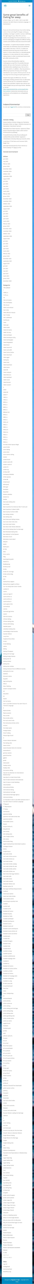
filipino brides (7, 710)
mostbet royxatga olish (9, 958)
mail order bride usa (8, 859)
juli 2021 (5, 266)
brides (5, 569)
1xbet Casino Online (8, 352)
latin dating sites (7, 834)
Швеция (5, 1250)
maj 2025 (5, 161)
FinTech (5, 725)
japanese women (7, 819)
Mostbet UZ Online (8, 973)
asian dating (6, 449)
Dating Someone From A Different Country (14, 669)
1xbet (4, 322)
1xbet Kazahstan (7, 365)
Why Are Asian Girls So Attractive (12, 1220)
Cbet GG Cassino (7, 616)
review (5, 1103)
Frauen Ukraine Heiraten (9, 740)
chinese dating (7, 619)
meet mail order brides (9, 896)
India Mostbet (7, 784)
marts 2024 (6, 191)
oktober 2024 (6, 174)
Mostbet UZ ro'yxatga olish (10, 976)
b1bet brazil (6, 482)
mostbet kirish (7, 948)
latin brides (6, 831)
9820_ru (5, 442)
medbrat (5, 891)
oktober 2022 (6, 233)
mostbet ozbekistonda (9, 956)
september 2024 (7, 176)
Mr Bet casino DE (7, 983)
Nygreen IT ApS (15, 1280)
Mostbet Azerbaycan (8, 921)
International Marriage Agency (11, 794)
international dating (8, 789)
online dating (6, 1006)
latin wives (6, 839)
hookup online (7, 765)
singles (5, 1140)
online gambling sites (9, 1016)
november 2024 (7, 171)
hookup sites (6, 768)
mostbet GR (6, 938)
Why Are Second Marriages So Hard (12, 1222)
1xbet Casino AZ (7, 347)
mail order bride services (10, 856)
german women (7, 753)
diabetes (5, 673)
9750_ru (5, 439)
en (4, 696)
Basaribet (5, 492)
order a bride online (8, 1018)
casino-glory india (8, 604)
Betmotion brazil (7, 536)
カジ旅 (5, 1252)
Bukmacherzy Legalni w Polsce (11, 584)
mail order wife (7, 876)
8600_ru (5, 407)
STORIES (5, 1155)
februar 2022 (6, 253)
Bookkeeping (6, 564)
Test (4, 1170)
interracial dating (7, 797)
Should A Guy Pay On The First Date (12, 1130)
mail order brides (7, 861)
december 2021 (7, 258)
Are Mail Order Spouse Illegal (11, 444)
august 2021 (6, 263)
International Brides (8, 787)
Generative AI (6, 750)
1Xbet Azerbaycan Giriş (9, 337)
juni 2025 (5, 159)
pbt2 (4, 1033)
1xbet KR (5, 370)
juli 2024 (5, 181)
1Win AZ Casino (7, 300)
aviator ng (6, 469)
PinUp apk (6, 1068)
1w (4, 297)
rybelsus (5, 1115)
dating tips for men (8, 671)
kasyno (5, 824)
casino (5, 591)
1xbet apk (5, 325)
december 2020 (7, 281)
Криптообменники (8, 1235)
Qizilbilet (5, 1095)
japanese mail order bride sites (11, 816)
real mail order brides (9, 1100)
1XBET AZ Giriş (7, 332)
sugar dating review (8, 1165)
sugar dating (6, 1163)
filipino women (7, 713)
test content (6, 1173)
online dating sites (8, 1013)
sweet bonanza (7, 1168)
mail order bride (7, 854)
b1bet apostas (7, 477)
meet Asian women (8, 894)
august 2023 (6, 209)
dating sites (6, 664)
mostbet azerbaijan (8, 918)
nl (3, 996)
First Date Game (7, 728)
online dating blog (8, 1011)
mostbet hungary (7, 941)
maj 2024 (5, 186)
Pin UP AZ (5, 1043)
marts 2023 (6, 221)
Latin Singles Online (8, 836)
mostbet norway (7, 951)
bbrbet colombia (7, 494)
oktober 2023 (6, 203)
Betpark (5, 541)
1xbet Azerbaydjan (8, 340)
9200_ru (5, 419)
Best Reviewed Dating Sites (10, 532)
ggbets (5, 758)
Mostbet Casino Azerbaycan (10, 928)
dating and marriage (8, 654)
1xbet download (7, 355)
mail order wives (7, 879)
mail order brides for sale (10, 866)
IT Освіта (5, 809)
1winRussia (6, 320)
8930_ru (5, 414)
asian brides (6, 447)
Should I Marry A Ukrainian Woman (12, 1133)
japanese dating (7, 814)
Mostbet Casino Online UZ (10, 931)
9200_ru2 (5, 422)
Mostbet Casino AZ (8, 926)
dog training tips (7, 681)
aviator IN (5, 467)
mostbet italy (6, 946)
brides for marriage (8, 571)
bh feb (5, 549)
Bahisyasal (6, 484)
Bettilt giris (6, 546)
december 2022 (7, 228)
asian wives (6, 452)
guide (4, 760)
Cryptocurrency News (9, 639)
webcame (5, 1212)
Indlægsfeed (6, 1266)
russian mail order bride (9, 1110)
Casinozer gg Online (8, 611)
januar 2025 (6, 166)
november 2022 (7, 231)
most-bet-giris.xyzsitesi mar (10, 901)
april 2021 (6, 273)
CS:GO (5, 641)
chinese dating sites (8, 621)
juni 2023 (5, 213)
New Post (5, 988)
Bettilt (4, 544)
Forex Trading (7, 733)
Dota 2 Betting (7, 686)
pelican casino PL (7, 1036)
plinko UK (5, 1080)
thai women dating (8, 1175)
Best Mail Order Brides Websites (11, 526)
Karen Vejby (8, 20)
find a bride (6, 715)
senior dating (6, 1123)
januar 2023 (6, 226)
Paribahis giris (7, 1028)
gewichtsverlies (7, 755)
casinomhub (6, 606)
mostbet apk (6, 906)
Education (6, 693)
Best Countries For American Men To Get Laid (15, 507)
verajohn (5, 1192)
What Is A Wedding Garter (10, 1215)
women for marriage (8, 1227)
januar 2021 (6, 278)
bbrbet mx (6, 497)
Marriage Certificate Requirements (12, 889)
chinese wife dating (8, 624)
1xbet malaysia (7, 372)
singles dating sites (8, 1143)
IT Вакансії (6, 804)
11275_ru (5, 295)
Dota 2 (5, 683)
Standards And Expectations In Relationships (15, 1153)
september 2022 (7, 236)
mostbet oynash (7, 953)
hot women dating (8, 770)
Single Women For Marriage (10, 1138)
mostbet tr (6, 961)
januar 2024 (6, 196)
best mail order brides (9, 524)
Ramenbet (6, 1098)
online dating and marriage (10, 1008)
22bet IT (5, 394)
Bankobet (5, 489)
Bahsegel (5, 487)
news (4, 991)
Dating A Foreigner (8, 651)
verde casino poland (8, 1197)
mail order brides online (9, 869)
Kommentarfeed (7, 1269)
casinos (5, 609)
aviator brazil (6, 459)
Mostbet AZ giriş (7, 913)
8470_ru (5, 404)
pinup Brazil (6, 1073)
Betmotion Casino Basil (9, 539)
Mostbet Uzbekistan (8, 978)
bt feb (4, 576)
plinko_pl (5, 1083)
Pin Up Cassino (7, 1060)
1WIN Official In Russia (9, 312)
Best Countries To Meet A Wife (11, 509)
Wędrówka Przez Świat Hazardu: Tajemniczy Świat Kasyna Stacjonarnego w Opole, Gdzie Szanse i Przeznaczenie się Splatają (16, 130)
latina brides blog (8, 841)
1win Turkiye (6, 315)
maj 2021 (5, 271)
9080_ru (5, 417)
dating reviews (7, 661)
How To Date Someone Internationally (13, 779)
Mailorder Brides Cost (9, 884)
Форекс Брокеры (7, 1242)
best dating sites (7, 517)
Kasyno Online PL (7, 826)
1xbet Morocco (7, 375)
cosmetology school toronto (10, 631)
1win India (6, 310)
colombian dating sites (9, 629)
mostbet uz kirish (7, 971)
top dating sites (7, 1183)
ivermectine (6, 811)
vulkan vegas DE (7, 1200)
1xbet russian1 (7, 385)
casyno (5, 614)
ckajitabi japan (7, 626)
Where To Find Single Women (11, 1217)
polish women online (8, 1088)
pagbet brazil (6, 1023)
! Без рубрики (6, 287)
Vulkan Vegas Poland (8, 1207)
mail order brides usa (9, 871)
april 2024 (6, 189)
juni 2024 (5, 184)
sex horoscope (7, 1128)
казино (5, 1230)
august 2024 (6, 179)
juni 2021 (5, 268)
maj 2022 (5, 246)
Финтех (5, 1240)
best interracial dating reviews (11, 519)
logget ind (13, 107)
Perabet (5, 1038)
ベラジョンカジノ (7, 1257)
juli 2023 (5, 211)
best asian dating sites (9, 502)
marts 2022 (6, 251)
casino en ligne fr (7, 594)
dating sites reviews (8, 666)
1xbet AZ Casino (7, 330)
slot (4, 1145)
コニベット (6, 1255)
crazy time (6, 636)
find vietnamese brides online (11, 723)
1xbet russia (6, 380)
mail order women (8, 881)
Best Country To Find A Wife (10, 512)
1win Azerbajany (7, 302)
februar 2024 (6, 194)
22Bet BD (5, 392)
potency (5, 1090)
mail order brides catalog (10, 864)
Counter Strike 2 (7, 634)
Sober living (6, 1148)
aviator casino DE (7, 462)
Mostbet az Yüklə (7, 916)
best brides (6, 504)
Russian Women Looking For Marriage (13, 1113)
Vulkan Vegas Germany (9, 1205)
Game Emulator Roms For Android (12, 748)
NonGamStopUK (7, 998)
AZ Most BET (6, 472)
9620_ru (5, 437)
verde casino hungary (9, 1195)
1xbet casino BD (7, 350)
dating (5, 649)
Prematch (5, 1093)
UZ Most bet (6, 1190)
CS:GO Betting (7, 644)
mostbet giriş (6, 936)
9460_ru (5, 427)
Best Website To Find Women (11, 534)
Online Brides (7, 1001)
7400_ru (5, 397)
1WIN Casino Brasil (8, 307)
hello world (6, 763)
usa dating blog (7, 1187)
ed (4, 691)
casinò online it (7, 601)
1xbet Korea (6, 367)
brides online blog (8, 574)
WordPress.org (7, 1271)
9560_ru (5, 434)
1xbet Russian (7, 382)
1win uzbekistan (7, 317)
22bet (4, 389)
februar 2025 (6, 164)
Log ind (5, 1264)
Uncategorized (7, 1185)
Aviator (5, 457)
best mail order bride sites (10, 522)
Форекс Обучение (7, 1245)
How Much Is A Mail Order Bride (11, 777)
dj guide (5, 678)
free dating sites (7, 743)
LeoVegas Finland (7, 846)
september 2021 (7, 261)
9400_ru (5, 424)
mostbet (5, 903)
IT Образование (7, 806)
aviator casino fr (7, 464)
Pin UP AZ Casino (7, 1046)
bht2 (4, 551)
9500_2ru (5, 429)
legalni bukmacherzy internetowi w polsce (14, 844)
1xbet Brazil (6, 345)
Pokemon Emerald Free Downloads (12, 1085)
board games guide (8, 559)
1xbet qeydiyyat (7, 377)
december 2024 (7, 169)
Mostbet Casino (7, 923)
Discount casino (7, 676)
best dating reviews (8, 514)
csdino (5, 646)
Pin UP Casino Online (8, 1058)
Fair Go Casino (7, 701)
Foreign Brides (7, 730)
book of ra (6, 561)
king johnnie (6, 829)
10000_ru (5, 292)
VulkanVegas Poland (8, 1210)
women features (7, 1225)
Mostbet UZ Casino (8, 966)
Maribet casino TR (8, 886)
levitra (5, 849)
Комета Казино (7, 1232)
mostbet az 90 (7, 908)
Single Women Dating (9, 1135)
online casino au (7, 1003)
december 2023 (7, 199)
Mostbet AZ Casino (8, 911)
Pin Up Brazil (6, 1050)
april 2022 (6, 248)
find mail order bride (8, 720)
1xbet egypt (6, 357)
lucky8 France (6, 851)
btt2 (4, 579)
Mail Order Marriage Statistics (11, 874)
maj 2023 (5, 216)
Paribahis (5, 1026)
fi (3, 708)
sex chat (5, 1125)
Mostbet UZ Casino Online (10, 968)
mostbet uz (6, 963)
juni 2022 (5, 243)
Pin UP (5, 1040)
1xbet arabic (6, 327)
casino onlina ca (7, 596)
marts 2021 (6, 276)
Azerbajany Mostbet (8, 474)
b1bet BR (5, 479)
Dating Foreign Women (9, 656)
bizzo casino (6, 554)
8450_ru (5, 402)
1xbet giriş (6, 360)
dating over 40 (7, 659)
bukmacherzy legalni (8, 581)
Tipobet (5, 1178)
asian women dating (8, 454)
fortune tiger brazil (8, 735)
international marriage (9, 792)
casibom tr (6, 589)
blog (4, 556)
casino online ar (7, 599)
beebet (5, 499)
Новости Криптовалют (9, 1237)
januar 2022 (6, 256)
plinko (4, 1078)
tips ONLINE (6, 1180)
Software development (9, 1150)
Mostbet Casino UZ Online (10, 933)
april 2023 (6, 218)
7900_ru (5, 399)
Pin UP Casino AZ (7, 1055)
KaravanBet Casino (8, 821)
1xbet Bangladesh (8, 342)
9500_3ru (5, 432)
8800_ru (5, 409)
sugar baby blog (7, 1158)
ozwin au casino (7, 1021)
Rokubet (5, 1108)
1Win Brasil (6, 305)
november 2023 (7, 201)
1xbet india (6, 362)
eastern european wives (9, 688)
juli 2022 (5, 241)
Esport (5, 698)
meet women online (8, 899)
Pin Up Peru (6, 1063)
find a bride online (8, 718)
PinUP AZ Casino (7, 1070)
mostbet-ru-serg (7, 981)
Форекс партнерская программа (11, 1247)
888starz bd (6, 412)
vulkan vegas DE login (9, 1202)
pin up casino (6, 1053)
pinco (4, 1065)
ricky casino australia (8, 1105)
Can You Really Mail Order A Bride (12, 586)
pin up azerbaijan (8, 1048)
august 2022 (6, 238)
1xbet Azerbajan (7, 335)
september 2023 (7, 206)
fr (3, 738)
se (3, 1120)
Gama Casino (6, 745)
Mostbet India (7, 943)
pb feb (5, 1031)
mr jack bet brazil (7, 986)
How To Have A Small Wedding (11, 782)
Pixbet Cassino (7, 1075)
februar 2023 (6, 223)
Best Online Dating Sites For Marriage (13, 529)
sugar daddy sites (8, 1160)
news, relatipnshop (8, 993)
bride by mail (6, 566)
